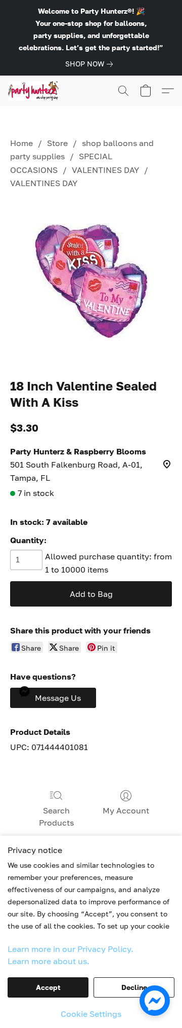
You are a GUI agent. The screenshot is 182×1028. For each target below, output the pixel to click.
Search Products (56, 816)
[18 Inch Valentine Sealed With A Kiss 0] (91, 281)
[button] (35, 91)
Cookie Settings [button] (91, 1014)
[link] (91, 64)
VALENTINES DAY (105, 170)
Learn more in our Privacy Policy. (70, 949)
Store (57, 143)
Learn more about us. (48, 961)
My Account (126, 810)
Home (21, 143)
